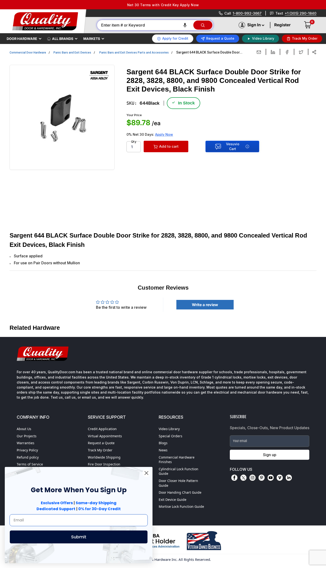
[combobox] (145, 25)
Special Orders (170, 436)
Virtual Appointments (105, 436)
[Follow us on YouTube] (270, 477)
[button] (185, 25)
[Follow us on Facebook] (234, 477)
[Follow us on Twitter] (243, 477)
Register (282, 24)
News (163, 450)
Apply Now (164, 134)
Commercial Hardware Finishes (177, 459)
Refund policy (28, 457)
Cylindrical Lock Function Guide (178, 471)
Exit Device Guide (172, 499)
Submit (78, 537)
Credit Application (102, 429)
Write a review (205, 304)
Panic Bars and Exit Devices (72, 52)
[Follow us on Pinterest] (261, 477)
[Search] (202, 25)
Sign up (269, 454)
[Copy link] (314, 52)
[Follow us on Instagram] (252, 477)
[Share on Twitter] (301, 52)
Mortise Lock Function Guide (181, 506)
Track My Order (100, 450)
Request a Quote (101, 443)
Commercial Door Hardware (28, 52)
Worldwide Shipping (104, 457)
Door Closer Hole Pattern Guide (178, 483)
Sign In (254, 24)
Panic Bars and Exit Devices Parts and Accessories (134, 52)
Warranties (25, 443)
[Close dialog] (146, 473)
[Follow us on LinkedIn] (288, 477)
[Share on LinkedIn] (273, 52)
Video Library (169, 429)
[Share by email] (259, 52)
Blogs (163, 443)
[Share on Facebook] (287, 52)
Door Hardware (22, 39)
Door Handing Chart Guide (180, 492)
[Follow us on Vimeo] (279, 477)
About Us (24, 429)
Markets (91, 39)
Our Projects (27, 436)
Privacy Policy (27, 450)
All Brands (62, 39)
